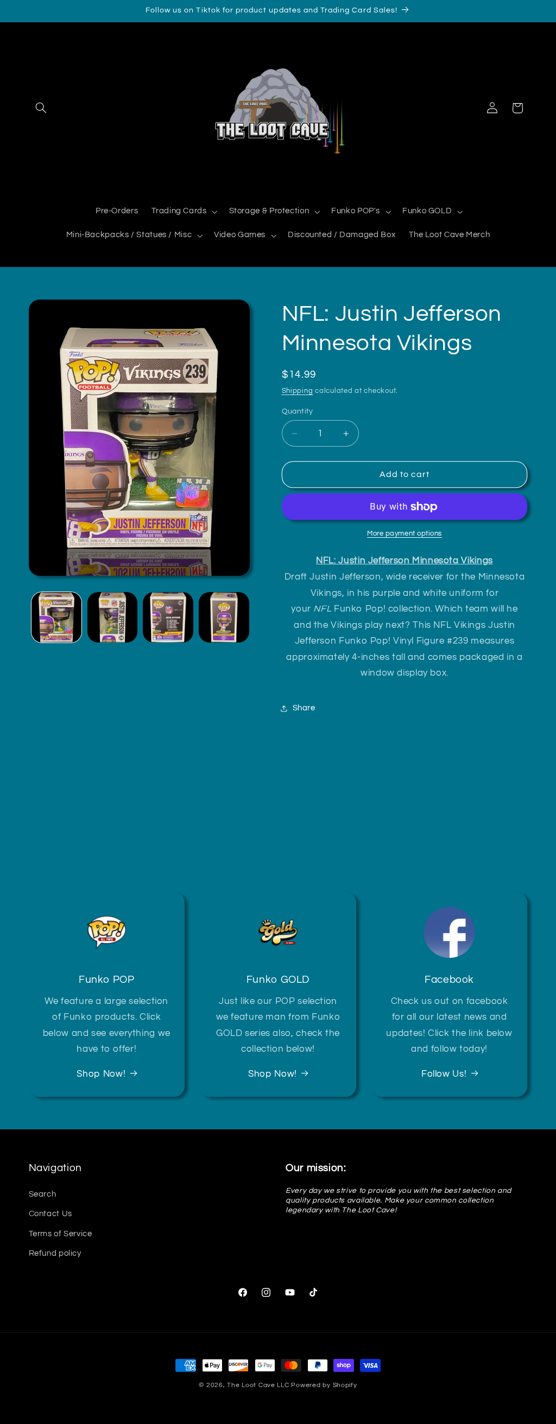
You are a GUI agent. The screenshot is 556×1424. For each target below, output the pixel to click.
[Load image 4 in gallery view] (224, 617)
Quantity (297, 411)
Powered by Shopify (324, 1385)
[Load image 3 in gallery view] (168, 617)
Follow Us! (443, 1074)
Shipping (297, 391)
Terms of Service (60, 1234)
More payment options (404, 533)
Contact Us (50, 1214)
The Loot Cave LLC (258, 1385)
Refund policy (55, 1253)
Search (42, 1194)
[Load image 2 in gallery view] (112, 617)
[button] (41, 108)
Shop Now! (101, 1074)
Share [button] (304, 708)
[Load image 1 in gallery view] (56, 617)
